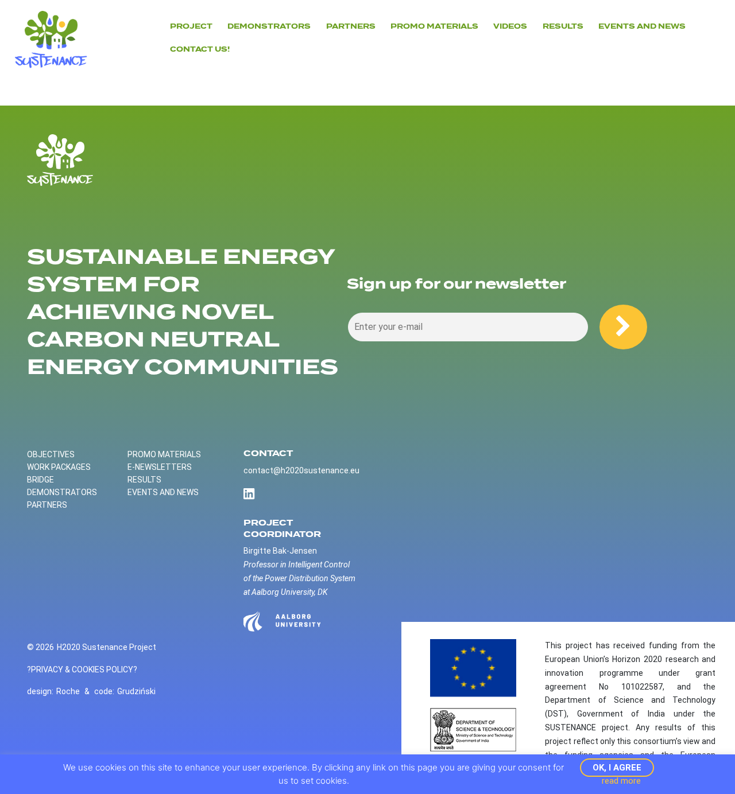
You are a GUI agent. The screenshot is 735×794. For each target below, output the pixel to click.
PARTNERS (351, 26)
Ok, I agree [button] (617, 767)
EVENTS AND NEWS (642, 26)
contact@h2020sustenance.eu (301, 470)
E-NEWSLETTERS (159, 467)
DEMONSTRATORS (269, 26)
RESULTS (144, 479)
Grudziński (136, 691)
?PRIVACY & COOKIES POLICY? (82, 669)
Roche (68, 691)
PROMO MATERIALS (164, 454)
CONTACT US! (200, 49)
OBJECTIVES (51, 454)
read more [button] (621, 781)
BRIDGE (40, 479)
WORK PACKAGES (59, 467)
